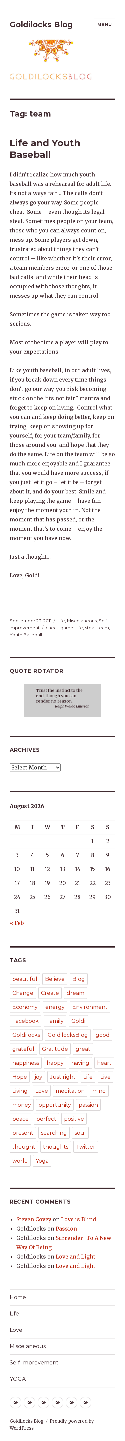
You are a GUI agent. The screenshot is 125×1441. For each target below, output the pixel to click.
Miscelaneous (82, 620)
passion (88, 1105)
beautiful (24, 979)
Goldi (78, 1021)
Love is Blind (78, 1219)
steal (90, 627)
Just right (63, 1077)
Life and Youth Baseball (45, 148)
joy (38, 1077)
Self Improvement (34, 1362)
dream (75, 993)
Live (105, 1077)
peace (20, 1119)
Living (20, 1091)
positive (74, 1119)
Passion (66, 1228)
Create (50, 993)
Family (55, 1021)
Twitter (85, 1147)
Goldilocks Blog (41, 24)
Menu (104, 24)
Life (61, 620)
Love (41, 1091)
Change (22, 993)
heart (104, 1063)
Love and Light (75, 1256)
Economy (25, 1007)
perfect (46, 1119)
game (66, 627)
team (103, 627)
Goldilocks (26, 1035)
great (83, 1049)
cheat (52, 627)
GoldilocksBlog (68, 1035)
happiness (25, 1063)
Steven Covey (33, 1219)
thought (23, 1147)
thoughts (55, 1147)
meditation (70, 1091)
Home (18, 1297)
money (21, 1105)
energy (55, 1007)
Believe (55, 979)
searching (54, 1133)
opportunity (55, 1105)
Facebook (25, 1021)
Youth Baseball (26, 634)
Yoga (42, 1161)
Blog (78, 979)
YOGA (18, 1379)
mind (99, 1091)
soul (80, 1133)
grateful (23, 1049)
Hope (19, 1077)
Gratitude (55, 1049)
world (20, 1161)
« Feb (17, 923)
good (103, 1035)
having (80, 1063)
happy (55, 1063)
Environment (90, 1007)
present (22, 1133)
